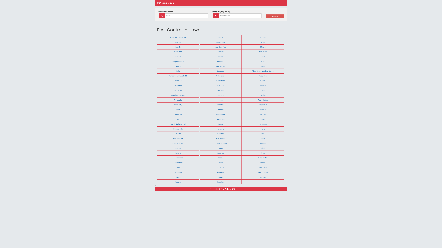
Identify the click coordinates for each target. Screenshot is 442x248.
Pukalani (263, 95)
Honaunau (220, 114)
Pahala (220, 37)
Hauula (220, 124)
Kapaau (263, 163)
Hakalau (220, 134)
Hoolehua (220, 182)
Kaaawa (178, 182)
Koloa (263, 90)
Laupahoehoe (178, 61)
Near (221, 12)
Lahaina (178, 66)
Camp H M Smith (220, 143)
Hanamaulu (178, 129)
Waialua (263, 85)
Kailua (178, 177)
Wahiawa (178, 90)
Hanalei (221, 109)
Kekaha (178, 153)
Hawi (263, 119)
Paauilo (263, 37)
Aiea (178, 167)
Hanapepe (263, 124)
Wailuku (263, 81)
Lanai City (220, 61)
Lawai (263, 56)
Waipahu (263, 76)
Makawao (263, 52)
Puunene (220, 95)
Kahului (220, 177)
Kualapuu (220, 71)
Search (275, 16)
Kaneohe (220, 167)
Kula (178, 71)
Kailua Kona (263, 172)
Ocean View (220, 42)
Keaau (220, 158)
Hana (263, 129)
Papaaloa (263, 105)
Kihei (263, 148)
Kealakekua (178, 158)
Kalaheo (220, 172)
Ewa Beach (220, 138)
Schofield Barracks (178, 95)
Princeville (178, 100)
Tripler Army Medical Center (263, 71)
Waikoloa (178, 85)
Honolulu (263, 109)
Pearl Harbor (263, 100)
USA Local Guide (165, 2)
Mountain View (220, 47)
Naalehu (178, 47)
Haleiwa (178, 134)
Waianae (220, 85)
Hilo (178, 119)
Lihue (220, 56)
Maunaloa (178, 52)
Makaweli (220, 52)
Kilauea (220, 148)
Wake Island (220, 76)
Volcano (220, 90)
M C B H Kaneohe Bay (178, 37)
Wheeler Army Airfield (178, 76)
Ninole (263, 42)
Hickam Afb (220, 119)
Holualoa (263, 114)
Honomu (220, 129)
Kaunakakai (263, 158)
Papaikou (220, 105)
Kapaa (178, 148)
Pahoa (178, 56)
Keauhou (220, 153)
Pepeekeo (221, 100)
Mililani (263, 47)
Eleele (263, 138)
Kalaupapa (178, 172)
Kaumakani (178, 163)
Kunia (263, 66)
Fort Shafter (178, 138)
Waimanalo (220, 81)
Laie (263, 61)
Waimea (178, 81)
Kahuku (263, 177)
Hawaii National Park (178, 124)
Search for (165, 12)
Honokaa (178, 114)
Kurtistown (220, 66)
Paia (178, 109)
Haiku (263, 134)
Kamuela (263, 167)
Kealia (263, 153)
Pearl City (178, 105)
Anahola (263, 143)
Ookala (178, 42)
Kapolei (220, 163)
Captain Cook (178, 143)
